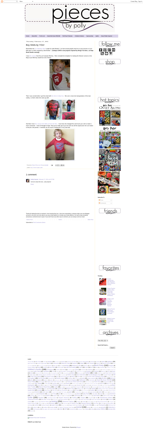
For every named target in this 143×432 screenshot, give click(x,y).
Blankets (85, 365)
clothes (58, 369)
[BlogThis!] (58, 165)
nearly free (31, 390)
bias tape (56, 365)
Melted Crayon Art (77, 387)
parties (100, 392)
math (55, 387)
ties (30, 407)
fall (94, 373)
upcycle (103, 407)
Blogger (79, 427)
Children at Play (110, 367)
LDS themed (55, 385)
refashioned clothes (106, 397)
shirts (94, 401)
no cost (71, 390)
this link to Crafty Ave (57, 96)
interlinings (61, 383)
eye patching (66, 373)
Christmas (50, 369)
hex (64, 381)
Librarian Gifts (79, 385)
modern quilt (60, 388)
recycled (91, 397)
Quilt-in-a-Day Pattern (108, 395)
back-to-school (106, 363)
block (90, 365)
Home (27, 36)
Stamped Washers (86, 403)
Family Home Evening (110, 373)
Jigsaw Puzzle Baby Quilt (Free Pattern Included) (111, 311)
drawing (96, 371)
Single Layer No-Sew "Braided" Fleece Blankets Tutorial (110, 302)
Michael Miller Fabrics (103, 387)
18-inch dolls (31, 361)
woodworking (73, 409)
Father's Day (70, 374)
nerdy (39, 390)
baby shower (90, 363)
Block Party (99, 365)
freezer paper (36, 167)
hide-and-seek (89, 381)
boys (31, 167)
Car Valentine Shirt (40, 48)
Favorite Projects (107, 374)
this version (32, 56)
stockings (30, 405)
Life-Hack (87, 385)
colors (63, 369)
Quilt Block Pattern (87, 395)
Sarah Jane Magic (85, 399)
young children (100, 409)
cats (97, 367)
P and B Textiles (55, 392)
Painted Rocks (78, 392)
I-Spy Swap (37, 383)
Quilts (97, 36)
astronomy (56, 363)
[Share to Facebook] (62, 165)
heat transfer (42, 381)
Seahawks (36, 401)
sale (78, 399)
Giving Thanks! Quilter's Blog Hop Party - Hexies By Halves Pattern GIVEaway (111, 292)
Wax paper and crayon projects (49, 409)
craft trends (97, 369)
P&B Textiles (64, 392)
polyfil (101, 393)
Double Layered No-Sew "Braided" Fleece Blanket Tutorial (111, 281)
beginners (49, 365)
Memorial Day (87, 387)
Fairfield (87, 373)
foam (79, 376)
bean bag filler (42, 365)
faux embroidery (81, 374)
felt (114, 374)
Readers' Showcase (64, 397)
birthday (66, 365)
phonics (34, 393)
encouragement (53, 373)
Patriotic (106, 392)
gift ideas (104, 378)
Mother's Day (70, 388)
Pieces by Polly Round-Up (69, 393)
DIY (74, 371)
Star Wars (96, 403)
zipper (32, 410)
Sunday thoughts (45, 405)
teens (95, 405)
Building (45, 367)
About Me (34, 36)
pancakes (86, 392)
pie (60, 393)
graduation (57, 380)
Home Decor (97, 381)
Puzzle (65, 395)
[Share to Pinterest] (63, 165)
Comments (103, 203)
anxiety (98, 361)
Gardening (77, 378)
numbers (92, 390)
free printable (41, 378)
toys (40, 407)
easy (31, 373)
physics (48, 393)
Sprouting (65, 403)
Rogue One (72, 399)
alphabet (63, 361)
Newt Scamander (63, 390)
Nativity (93, 388)
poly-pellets (95, 393)
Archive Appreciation (42, 363)
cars (92, 367)
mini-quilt (112, 387)
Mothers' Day (80, 388)
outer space (45, 392)
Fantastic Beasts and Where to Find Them (48, 374)
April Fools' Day (31, 363)
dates (57, 371)
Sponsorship (89, 36)
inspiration (54, 383)
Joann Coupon (75, 383)
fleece (73, 376)
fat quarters (63, 374)
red (96, 397)
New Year (54, 390)
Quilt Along (77, 395)
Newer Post (29, 219)
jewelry (68, 383)
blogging (111, 365)
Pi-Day (54, 393)
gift (98, 378)
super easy (54, 405)
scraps (29, 401)
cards (86, 367)
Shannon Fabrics (68, 401)
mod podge (52, 388)
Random (41, 397)
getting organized (91, 378)
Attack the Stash (66, 363)
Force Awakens (110, 376)
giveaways (38, 380)
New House (47, 390)
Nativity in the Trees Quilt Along (106, 388)
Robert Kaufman (64, 399)
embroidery (45, 373)
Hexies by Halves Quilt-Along (75, 381)
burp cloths (52, 367)
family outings (32, 374)
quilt (70, 395)
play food (86, 393)
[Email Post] (52, 165)
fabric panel (80, 373)
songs (45, 403)
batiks (35, 365)
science (111, 399)
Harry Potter (31, 381)
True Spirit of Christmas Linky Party (65, 407)
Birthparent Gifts (76, 365)
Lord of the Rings (106, 385)
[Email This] (56, 165)
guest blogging (72, 380)
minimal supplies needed (34, 388)
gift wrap (113, 378)
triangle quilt (52, 407)
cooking (76, 369)
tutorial (79, 407)
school (104, 399)
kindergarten (31, 385)
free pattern (31, 378)
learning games (65, 385)
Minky (45, 388)
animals (92, 361)
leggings (73, 385)
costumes (89, 369)
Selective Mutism (45, 401)
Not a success (85, 390)
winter (60, 409)
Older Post (90, 219)
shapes (79, 401)
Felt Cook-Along (36, 376)
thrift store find (112, 405)
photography (41, 393)
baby (81, 363)
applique (109, 361)
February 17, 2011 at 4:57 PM (46, 179)
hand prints (92, 380)
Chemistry (102, 367)
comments (70, 369)
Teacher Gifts (88, 405)
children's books (34, 369)
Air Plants (57, 361)
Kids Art (102, 383)
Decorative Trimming (66, 371)
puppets (55, 395)
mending (94, 387)
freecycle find (51, 378)
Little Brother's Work (95, 385)
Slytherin (40, 403)
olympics (104, 390)
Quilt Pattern (96, 395)
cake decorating (71, 367)
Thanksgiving (102, 405)
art (49, 363)
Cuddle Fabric (36, 371)
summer (36, 405)
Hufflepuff (30, 383)
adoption (50, 361)
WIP (66, 409)
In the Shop (47, 383)
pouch (106, 393)
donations (88, 371)
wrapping (87, 409)
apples (103, 361)
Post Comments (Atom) (39, 222)
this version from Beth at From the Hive (46, 124)
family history (100, 373)
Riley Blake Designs (46, 399)
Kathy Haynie (34, 179)
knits (44, 385)
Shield (84, 401)
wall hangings (37, 409)
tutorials (89, 407)
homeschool (106, 381)
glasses (46, 380)
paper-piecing (93, 392)
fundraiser (70, 378)
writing (92, 409)
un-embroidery (96, 407)
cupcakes (46, 371)
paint (41, 167)
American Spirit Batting (83, 361)
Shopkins (112, 401)
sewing (54, 401)
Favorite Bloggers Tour (94, 374)
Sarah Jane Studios (95, 399)
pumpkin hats (40, 395)
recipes (83, 397)
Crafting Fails (105, 369)
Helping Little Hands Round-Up (54, 381)
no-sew (77, 390)
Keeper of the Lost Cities (92, 383)
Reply (32, 184)
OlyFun (98, 390)
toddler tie (35, 407)
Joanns (82, 383)
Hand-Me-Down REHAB (53, 36)
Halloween (82, 380)
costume (83, 369)
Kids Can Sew (110, 383)
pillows (78, 393)
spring (59, 403)
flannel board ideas (65, 376)
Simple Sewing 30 (32, 403)
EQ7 (60, 373)
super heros (64, 405)
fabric (72, 373)
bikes (61, 365)
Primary (33, 395)
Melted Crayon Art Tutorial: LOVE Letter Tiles (111, 320)
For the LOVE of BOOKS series (95, 376)
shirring (89, 401)
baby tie (98, 363)
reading (74, 397)
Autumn (74, 363)
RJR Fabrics (55, 399)
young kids (112, 409)
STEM (102, 403)
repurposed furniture (33, 399)
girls (31, 380)
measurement (68, 387)
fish (57, 376)
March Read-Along (45, 387)
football (83, 376)
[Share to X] (60, 165)
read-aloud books (51, 397)
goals (51, 380)
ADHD (44, 361)
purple (60, 395)
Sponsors (52, 403)
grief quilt (64, 380)
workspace (80, 409)
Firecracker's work (49, 376)
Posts (101, 200)
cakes (80, 367)
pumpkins (47, 395)
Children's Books (79, 36)
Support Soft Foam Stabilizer (75, 405)
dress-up (103, 371)
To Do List (42, 36)
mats (62, 387)
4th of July (38, 361)
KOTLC (48, 385)
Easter (113, 371)
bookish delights (31, 367)
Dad (53, 371)
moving (87, 388)
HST (112, 381)
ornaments (37, 392)
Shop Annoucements (102, 401)
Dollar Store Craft (80, 371)
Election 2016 (39, 373)
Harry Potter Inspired (106, 36)
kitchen (39, 385)
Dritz (109, 371)
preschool (112, 393)
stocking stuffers (110, 403)
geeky (83, 378)
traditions (45, 407)
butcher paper (60, 367)
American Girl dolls (71, 361)
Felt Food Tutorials (67, 36)
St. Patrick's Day (74, 403)
